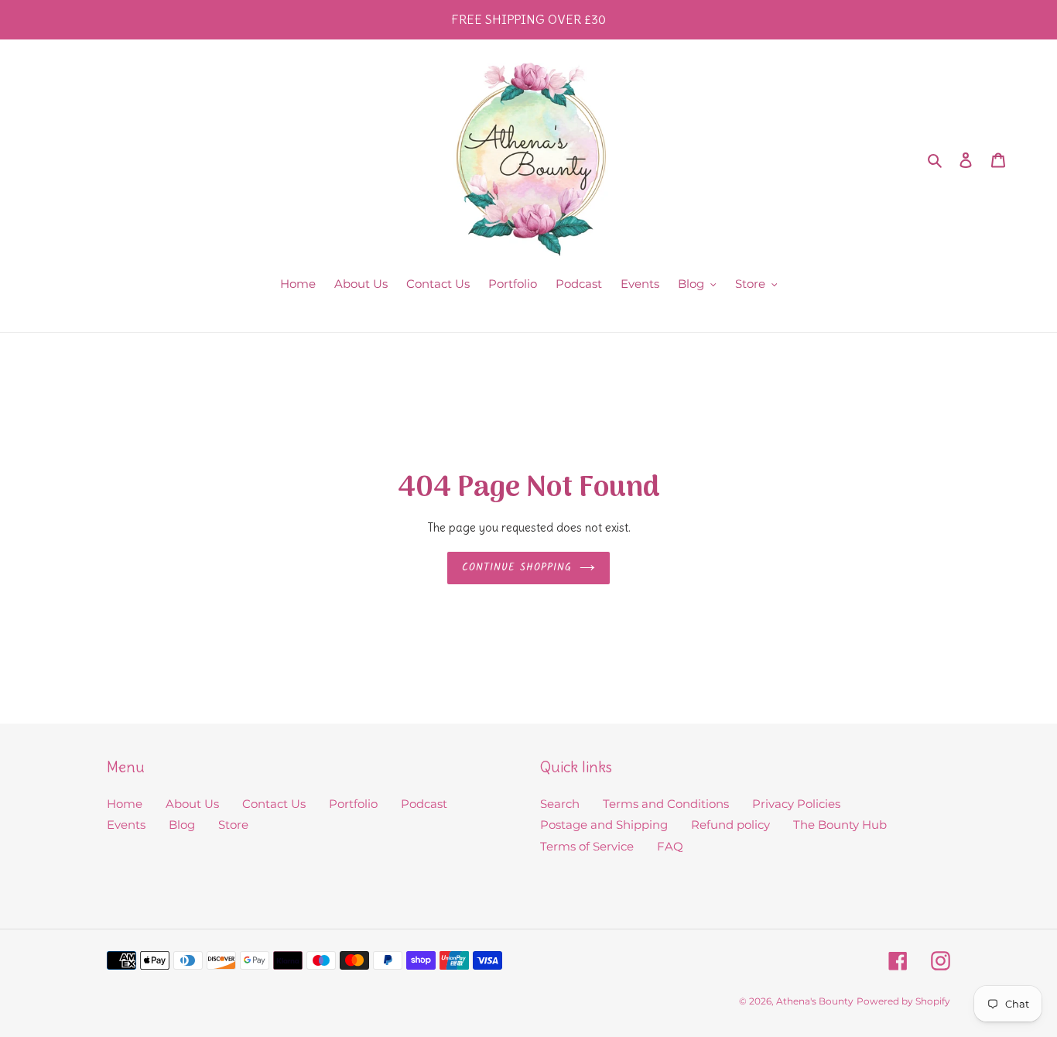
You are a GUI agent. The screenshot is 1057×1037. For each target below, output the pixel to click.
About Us (192, 803)
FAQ (670, 846)
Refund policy (730, 824)
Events (126, 824)
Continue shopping (517, 568)
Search (560, 803)
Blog (182, 824)
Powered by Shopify (903, 1001)
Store (233, 824)
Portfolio (353, 803)
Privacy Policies (796, 803)
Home (124, 803)
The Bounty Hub (840, 824)
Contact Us (274, 803)
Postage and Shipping (604, 824)
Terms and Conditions (666, 803)
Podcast (424, 803)
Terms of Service (587, 846)
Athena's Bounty (814, 1001)
